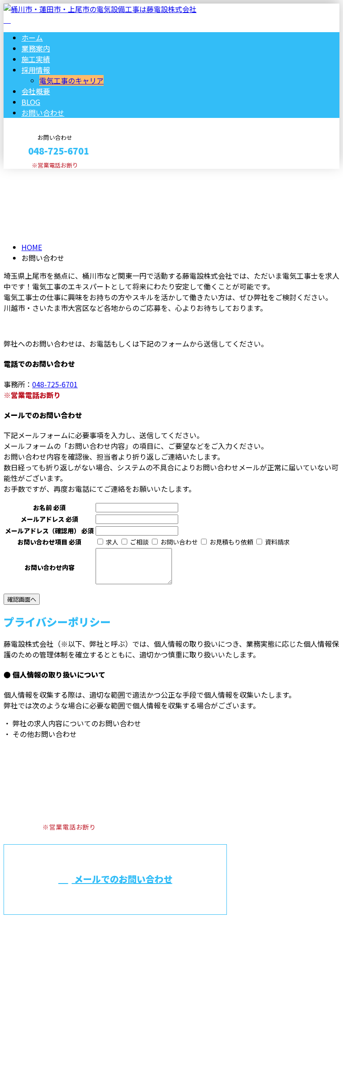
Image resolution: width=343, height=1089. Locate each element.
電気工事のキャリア (71, 80)
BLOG (30, 101)
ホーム (32, 37)
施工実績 (35, 59)
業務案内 (35, 48)
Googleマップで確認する (47, 994)
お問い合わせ (42, 112)
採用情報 (35, 69)
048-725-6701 (55, 384)
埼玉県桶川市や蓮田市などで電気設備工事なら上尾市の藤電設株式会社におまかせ (152, 947)
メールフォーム (35, 174)
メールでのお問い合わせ (122, 878)
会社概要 (35, 91)
